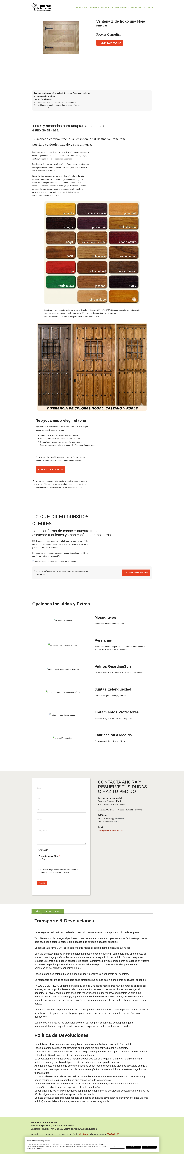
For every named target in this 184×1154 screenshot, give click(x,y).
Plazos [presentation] (47, 911)
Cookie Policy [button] (79, 1146)
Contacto (148, 7)
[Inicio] (41, 7)
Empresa (124, 7)
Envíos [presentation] (37, 911)
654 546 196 (119, 818)
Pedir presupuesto (136, 572)
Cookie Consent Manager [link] (34, 1140)
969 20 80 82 (114, 821)
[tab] (37, 911)
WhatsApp (84, 1134)
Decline (133, 1147)
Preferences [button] (39, 1148)
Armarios (105, 7)
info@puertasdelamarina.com (111, 830)
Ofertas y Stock (82, 7)
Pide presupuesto (110, 43)
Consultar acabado (50, 469)
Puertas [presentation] (58, 911)
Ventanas (114, 7)
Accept (149, 1147)
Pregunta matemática (49, 855)
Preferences (117, 1147)
